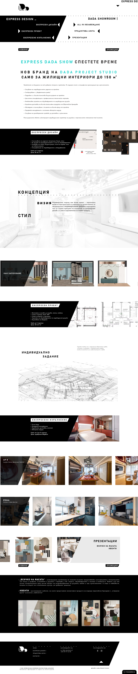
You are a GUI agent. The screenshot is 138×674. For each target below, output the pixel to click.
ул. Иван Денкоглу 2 (67, 650)
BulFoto (22, 462)
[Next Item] (117, 613)
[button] (117, 6)
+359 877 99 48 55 (66, 651)
